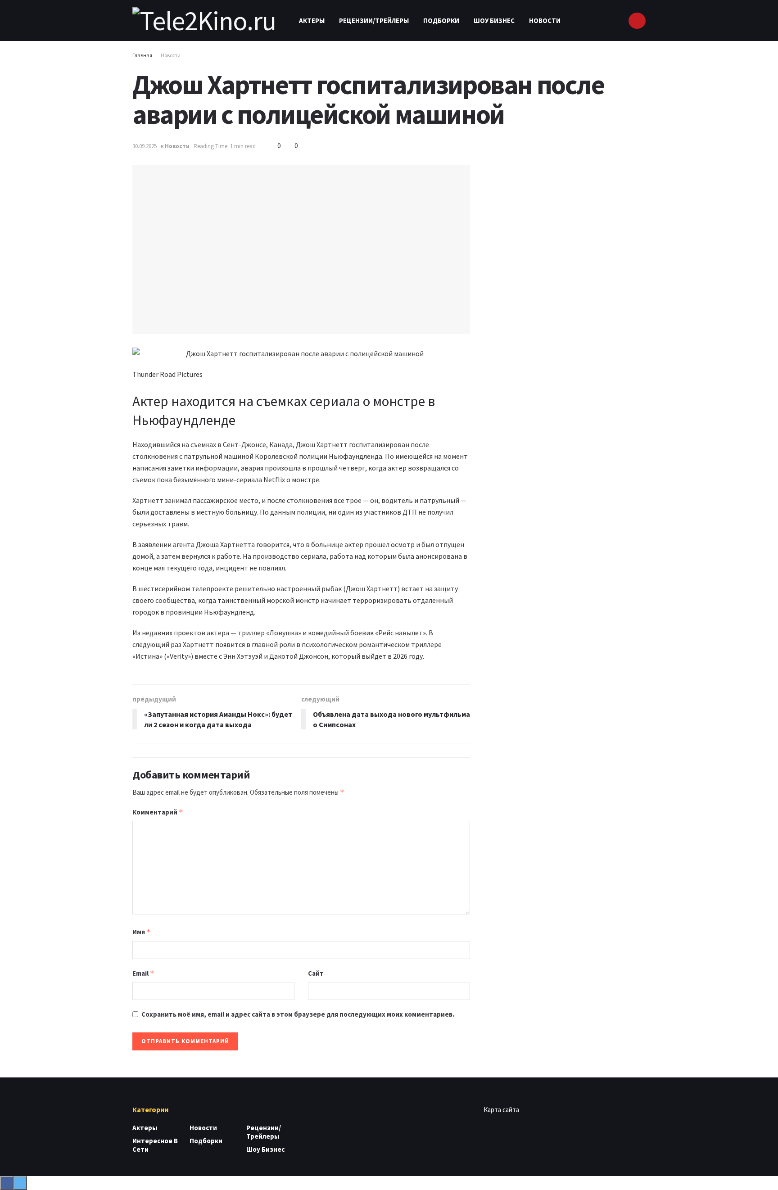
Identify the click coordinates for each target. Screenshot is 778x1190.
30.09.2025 (144, 146)
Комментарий (157, 812)
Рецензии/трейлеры (374, 20)
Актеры (312, 20)
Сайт (316, 973)
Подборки (441, 20)
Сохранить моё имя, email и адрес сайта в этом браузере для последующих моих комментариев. (297, 1014)
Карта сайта (501, 1109)
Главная (142, 55)
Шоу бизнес (494, 20)
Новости (545, 20)
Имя (141, 932)
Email (143, 973)
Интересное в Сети (155, 1145)
